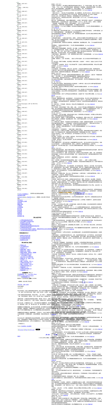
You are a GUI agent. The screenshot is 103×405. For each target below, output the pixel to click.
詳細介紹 (90, 10)
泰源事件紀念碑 (24, 240)
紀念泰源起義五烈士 (25, 238)
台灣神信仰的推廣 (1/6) (26, 268)
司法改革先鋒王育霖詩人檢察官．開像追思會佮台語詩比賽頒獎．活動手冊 (38, 228)
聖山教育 (19, 211)
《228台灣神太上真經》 (26, 255)
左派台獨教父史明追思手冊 (27, 221)
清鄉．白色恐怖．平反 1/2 (26, 261)
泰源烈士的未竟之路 (25, 235)
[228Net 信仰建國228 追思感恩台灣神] (23, 195)
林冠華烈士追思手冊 (25, 223)
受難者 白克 (23, 245)
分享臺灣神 (20, 207)
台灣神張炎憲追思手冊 (25, 227)
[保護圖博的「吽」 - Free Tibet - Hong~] (27, 274)
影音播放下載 (20, 216)
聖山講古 (19, 208)
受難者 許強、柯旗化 (25, 251)
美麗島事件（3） (24, 270)
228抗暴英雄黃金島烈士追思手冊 (28, 230)
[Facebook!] (21, 329)
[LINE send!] (31, 329)
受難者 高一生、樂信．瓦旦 (27, 258)
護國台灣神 (20, 204)
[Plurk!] (26, 329)
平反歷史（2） (23, 259)
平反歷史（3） (23, 248)
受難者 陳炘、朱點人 (25, 249)
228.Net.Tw (20, 197)
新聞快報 (19, 213)
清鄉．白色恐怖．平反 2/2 (26, 264)
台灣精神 (19, 205)
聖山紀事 (19, 210)
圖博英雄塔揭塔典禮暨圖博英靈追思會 (29, 226)
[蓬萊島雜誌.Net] (25, 277)
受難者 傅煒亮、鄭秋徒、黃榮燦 (28, 252)
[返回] (18, 336)
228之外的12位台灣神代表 (26, 257)
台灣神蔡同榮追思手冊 (25, 224)
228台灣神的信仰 (24, 246)
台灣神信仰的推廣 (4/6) (26, 254)
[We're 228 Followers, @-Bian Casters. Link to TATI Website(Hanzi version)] (25, 275)
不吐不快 (29, 197)
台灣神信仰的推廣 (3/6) (26, 262)
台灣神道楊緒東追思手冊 (26, 220)
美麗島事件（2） (24, 267)
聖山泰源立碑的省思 (25, 237)
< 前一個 (47, 334)
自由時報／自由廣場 (26, 326)
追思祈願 (19, 202)
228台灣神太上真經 (22, 201)
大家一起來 (26, 284)
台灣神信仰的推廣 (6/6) (26, 265)
